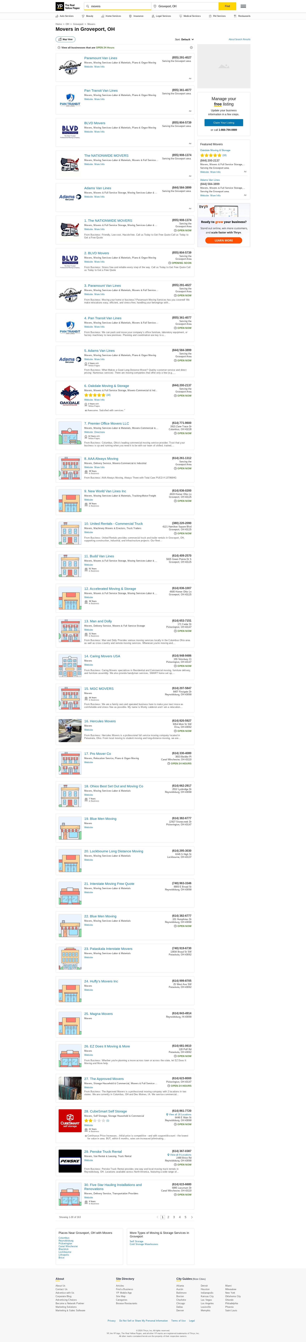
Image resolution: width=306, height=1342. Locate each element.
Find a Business (124, 1289)
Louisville (206, 1307)
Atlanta (180, 1285)
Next (191, 1217)
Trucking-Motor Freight (144, 495)
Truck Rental (124, 1156)
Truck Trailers (134, 528)
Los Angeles (207, 1303)
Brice (61, 1257)
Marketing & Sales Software (70, 1310)
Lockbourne (65, 1252)
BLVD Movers (94, 123)
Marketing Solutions (66, 1307)
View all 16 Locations (180, 1114)
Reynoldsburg (66, 1240)
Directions (99, 432)
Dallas (179, 1307)
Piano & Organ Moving (144, 62)
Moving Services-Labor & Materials (112, 62)
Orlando (229, 1300)
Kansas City (207, 1296)
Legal (192, 1320)
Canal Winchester (68, 1246)
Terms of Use (178, 1320)
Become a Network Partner (70, 1303)
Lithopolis (64, 1254)
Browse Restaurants (126, 1303)
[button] (243, 6)
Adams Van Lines (97, 188)
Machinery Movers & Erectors (109, 528)
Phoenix (229, 1307)
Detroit (204, 1285)
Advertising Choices (66, 1300)
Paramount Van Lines (100, 58)
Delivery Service (102, 463)
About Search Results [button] (239, 39)
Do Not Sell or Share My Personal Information (143, 1320)
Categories (121, 1300)
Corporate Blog (63, 1296)
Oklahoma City (233, 1296)
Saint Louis (231, 1310)
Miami (228, 1285)
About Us (61, 1285)
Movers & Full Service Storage (148, 160)
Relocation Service (104, 758)
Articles (120, 1285)
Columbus (64, 1238)
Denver (180, 1310)
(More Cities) (199, 1279)
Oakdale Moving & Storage (215, 150)
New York (230, 1292)
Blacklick (64, 1249)
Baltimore (181, 1292)
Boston (180, 1296)
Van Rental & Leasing (105, 1156)
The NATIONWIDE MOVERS (106, 155)
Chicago (180, 1303)
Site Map (121, 1296)
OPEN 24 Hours (105, 47)
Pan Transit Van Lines (101, 90)
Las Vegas (206, 1300)
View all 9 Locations (180, 1154)
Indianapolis (207, 1292)
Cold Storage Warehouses (144, 1244)
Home (59, 24)
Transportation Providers (125, 1193)
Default (185, 39)
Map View (68, 39)
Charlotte (181, 1300)
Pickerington (65, 1243)
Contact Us (61, 1289)
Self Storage (100, 1116)
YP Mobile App (124, 1292)
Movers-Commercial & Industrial (145, 390)
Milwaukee (230, 1289)
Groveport (78, 24)
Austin (179, 1289)
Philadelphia (231, 1303)
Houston (205, 1289)
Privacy (112, 1320)
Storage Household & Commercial (111, 1083)
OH (67, 24)
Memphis (205, 1310)
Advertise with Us (65, 1292)
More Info (99, 67)
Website (88, 67)
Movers (88, 62)
